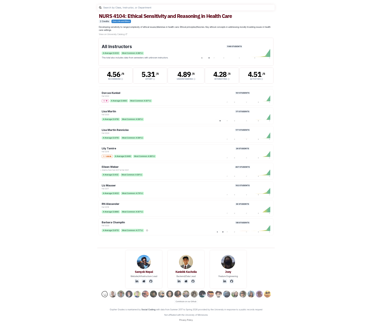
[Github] (151, 281)
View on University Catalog (112, 34)
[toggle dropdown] (100, 170)
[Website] (144, 281)
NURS (105, 15)
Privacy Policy (186, 320)
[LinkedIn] (137, 281)
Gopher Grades (117, 309)
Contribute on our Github (186, 301)
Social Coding (148, 309)
